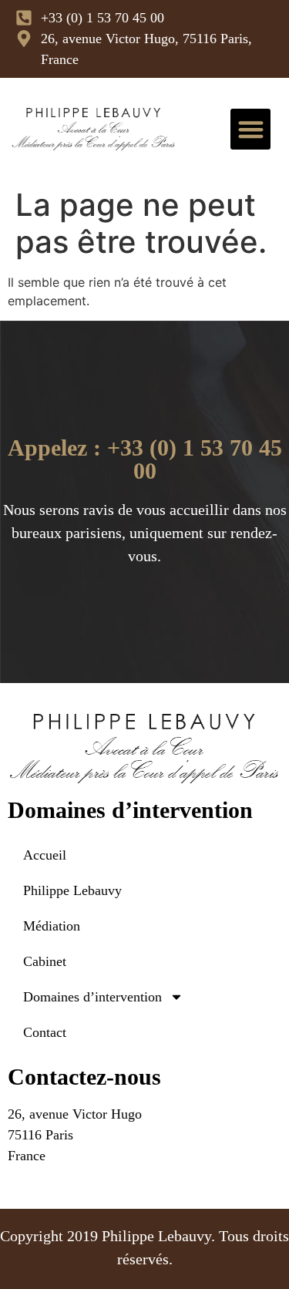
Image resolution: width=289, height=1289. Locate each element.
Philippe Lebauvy (72, 890)
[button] (250, 129)
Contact (44, 1032)
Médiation (51, 926)
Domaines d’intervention (92, 997)
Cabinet (44, 961)
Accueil (44, 855)
